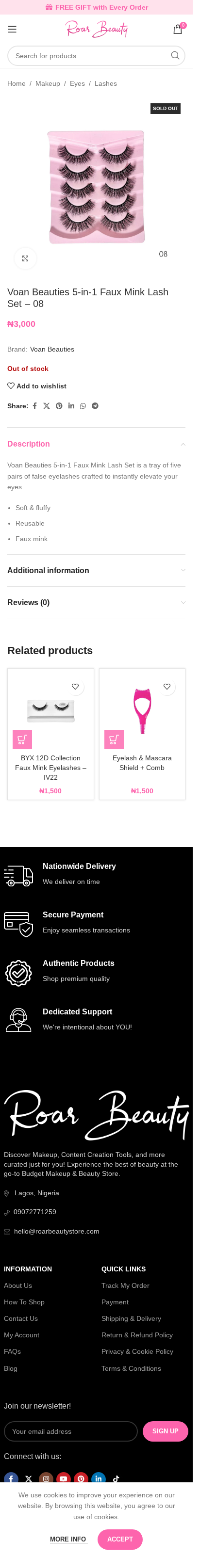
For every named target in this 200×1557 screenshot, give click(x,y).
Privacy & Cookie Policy (137, 1351)
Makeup (47, 83)
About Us (18, 1285)
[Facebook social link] (34, 406)
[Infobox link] (96, 876)
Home (16, 83)
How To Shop (24, 1302)
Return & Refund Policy (137, 1335)
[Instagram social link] (46, 1479)
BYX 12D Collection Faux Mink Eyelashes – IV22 (50, 767)
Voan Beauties (52, 349)
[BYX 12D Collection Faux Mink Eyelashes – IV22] (51, 712)
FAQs (12, 1351)
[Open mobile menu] (12, 29)
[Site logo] (96, 28)
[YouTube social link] (63, 1479)
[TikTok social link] (116, 1479)
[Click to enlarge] (25, 259)
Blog (10, 1368)
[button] (22, 739)
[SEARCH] (175, 56)
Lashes (106, 83)
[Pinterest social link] (59, 406)
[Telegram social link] (95, 406)
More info (69, 1539)
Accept (120, 1539)
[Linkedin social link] (71, 406)
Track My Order (125, 1285)
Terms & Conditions (131, 1368)
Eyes (77, 83)
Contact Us (21, 1318)
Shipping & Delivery (131, 1318)
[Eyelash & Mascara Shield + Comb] (142, 712)
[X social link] (46, 406)
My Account (21, 1335)
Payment (115, 1302)
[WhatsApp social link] (83, 406)
